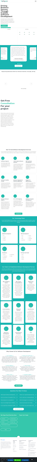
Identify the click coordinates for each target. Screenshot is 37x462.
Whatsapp (18, 460)
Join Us (14, 448)
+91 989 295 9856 (32, 453)
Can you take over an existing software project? (28, 397)
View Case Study (23, 88)
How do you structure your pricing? (26, 402)
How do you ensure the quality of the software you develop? (9, 397)
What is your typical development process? (27, 394)
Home (14, 443)
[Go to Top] (18, 437)
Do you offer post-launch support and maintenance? (28, 405)
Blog (13, 449)
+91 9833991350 (31, 450)
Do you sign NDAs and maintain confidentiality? (9, 405)
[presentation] (0, 63)
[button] (16, 63)
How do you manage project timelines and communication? (9, 402)
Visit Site (31, 88)
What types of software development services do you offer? (9, 394)
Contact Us (4, 25)
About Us (14, 445)
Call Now (11, 460)
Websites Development (23, 445)
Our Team (14, 446)
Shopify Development (22, 449)
